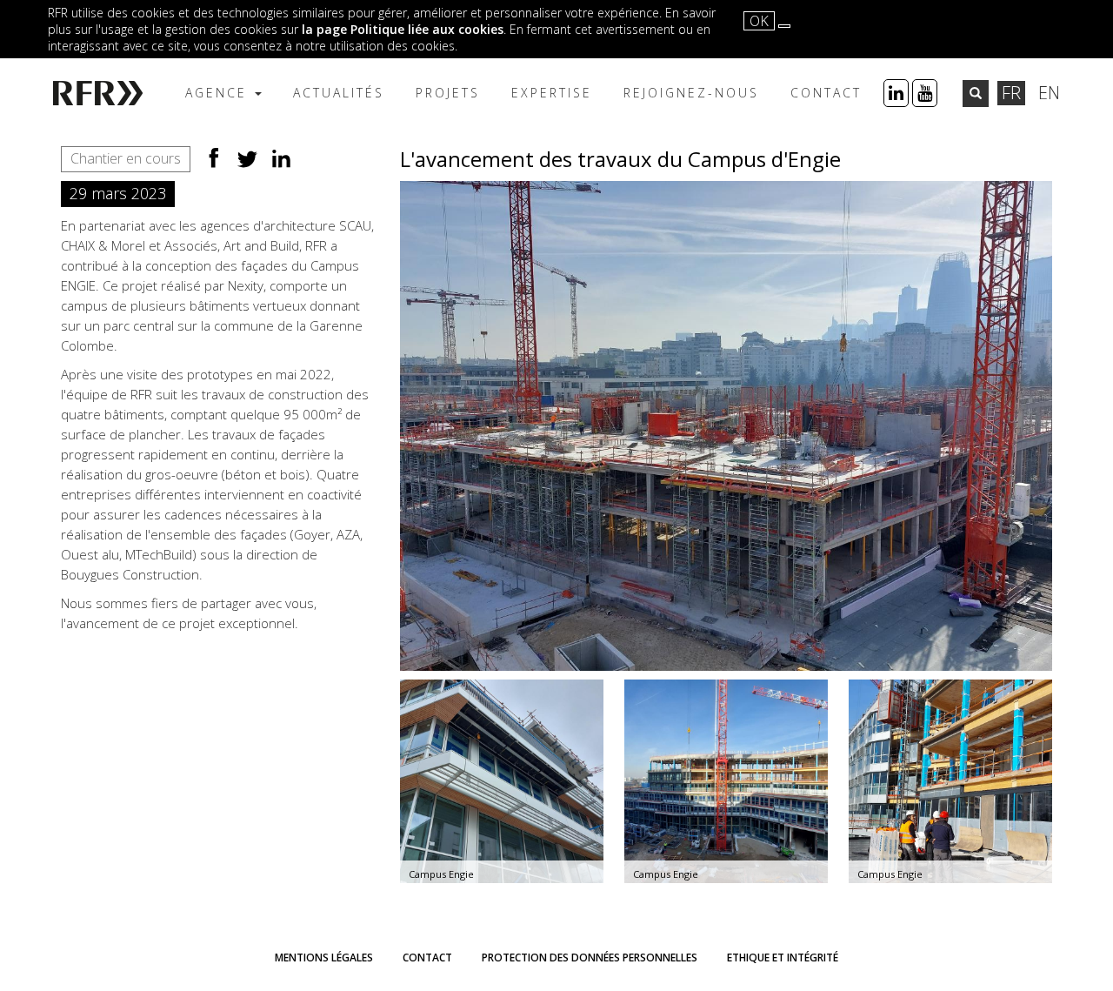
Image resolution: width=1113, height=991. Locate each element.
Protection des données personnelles (589, 957)
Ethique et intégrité (782, 957)
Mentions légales (324, 957)
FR (1011, 92)
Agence (219, 92)
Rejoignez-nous (691, 92)
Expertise (551, 92)
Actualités (338, 92)
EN (1049, 92)
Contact (826, 92)
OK (759, 20)
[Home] (106, 93)
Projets (448, 92)
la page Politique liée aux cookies (402, 29)
